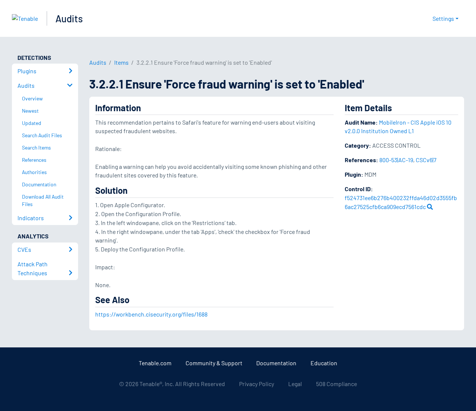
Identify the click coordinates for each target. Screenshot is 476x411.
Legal (295, 383)
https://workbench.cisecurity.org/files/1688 (151, 314)
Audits (69, 18)
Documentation (276, 362)
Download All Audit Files (43, 200)
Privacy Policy (256, 383)
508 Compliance (336, 383)
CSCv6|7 (426, 159)
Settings (443, 18)
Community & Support (214, 362)
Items (121, 62)
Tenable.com (155, 362)
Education (324, 362)
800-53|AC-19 (396, 159)
